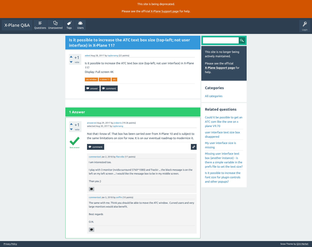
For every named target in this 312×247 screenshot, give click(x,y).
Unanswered (55, 27)
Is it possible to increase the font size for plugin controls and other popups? (222, 177)
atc (114, 79)
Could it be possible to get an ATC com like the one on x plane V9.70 (223, 122)
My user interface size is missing (220, 145)
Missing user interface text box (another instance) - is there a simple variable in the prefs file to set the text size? (223, 160)
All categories (213, 96)
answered (92, 123)
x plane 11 (104, 79)
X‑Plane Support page (165, 11)
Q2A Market (302, 244)
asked (87, 55)
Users (80, 27)
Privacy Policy (10, 244)
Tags (69, 27)
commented (95, 157)
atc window (91, 79)
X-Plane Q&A (17, 25)
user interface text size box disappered (222, 134)
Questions (40, 27)
